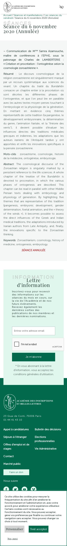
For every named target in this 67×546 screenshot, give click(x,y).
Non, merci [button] (13, 538)
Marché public (12, 463)
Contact (8, 456)
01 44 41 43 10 (12, 420)
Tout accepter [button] (38, 529)
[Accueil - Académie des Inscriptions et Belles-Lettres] (28, 402)
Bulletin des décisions (48, 429)
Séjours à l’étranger (15, 437)
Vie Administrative (46, 448)
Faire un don (16, 472)
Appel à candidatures (16, 429)
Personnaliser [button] (14, 529)
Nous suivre (10, 481)
